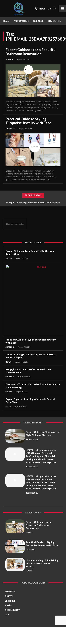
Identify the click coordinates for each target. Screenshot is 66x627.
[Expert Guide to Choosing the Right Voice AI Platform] (15, 436)
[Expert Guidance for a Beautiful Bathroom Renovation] (33, 80)
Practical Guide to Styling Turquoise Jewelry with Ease (28, 121)
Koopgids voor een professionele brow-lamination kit (33, 202)
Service (9, 59)
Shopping (10, 128)
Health (9, 362)
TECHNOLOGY (32, 439)
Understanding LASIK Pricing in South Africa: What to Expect (42, 563)
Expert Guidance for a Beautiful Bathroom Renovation (31, 51)
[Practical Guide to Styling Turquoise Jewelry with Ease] (33, 149)
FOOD (8, 407)
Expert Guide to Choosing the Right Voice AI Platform (42, 433)
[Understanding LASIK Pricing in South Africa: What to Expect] (15, 564)
